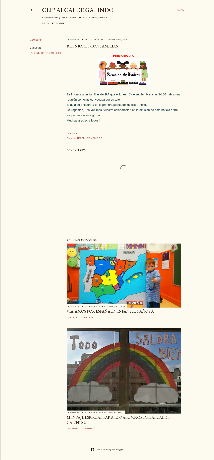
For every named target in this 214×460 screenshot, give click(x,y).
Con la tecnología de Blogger (110, 449)
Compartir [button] (36, 39)
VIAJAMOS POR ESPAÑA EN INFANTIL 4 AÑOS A (110, 311)
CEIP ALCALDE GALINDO (78, 10)
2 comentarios (86, 317)
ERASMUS (58, 23)
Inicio (46, 23)
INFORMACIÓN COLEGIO (45, 53)
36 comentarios (87, 428)
